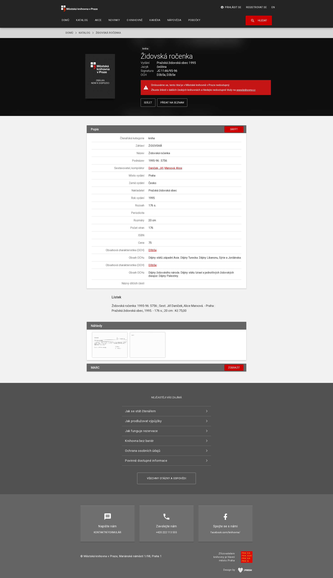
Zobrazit (234, 367)
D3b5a (152, 250)
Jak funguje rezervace (141, 431)
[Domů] (79, 8)
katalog (84, 32)
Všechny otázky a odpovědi (166, 478)
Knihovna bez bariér (139, 441)
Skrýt (234, 129)
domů (69, 32)
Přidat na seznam (172, 102)
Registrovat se (256, 7)
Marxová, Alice (173, 168)
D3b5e (152, 265)
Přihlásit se (231, 7)
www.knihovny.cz (245, 89)
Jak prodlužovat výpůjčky (143, 421)
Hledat (259, 21)
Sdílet (148, 102)
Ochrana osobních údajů (142, 451)
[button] (100, 76)
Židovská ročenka (108, 32)
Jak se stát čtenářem (140, 411)
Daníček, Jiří (155, 168)
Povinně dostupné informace (146, 460)
